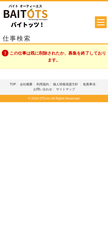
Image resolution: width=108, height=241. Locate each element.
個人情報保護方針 (66, 84)
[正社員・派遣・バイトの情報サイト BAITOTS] (26, 16)
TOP (13, 84)
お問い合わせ (42, 89)
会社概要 (26, 84)
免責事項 (89, 84)
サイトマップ (65, 89)
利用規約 (42, 84)
